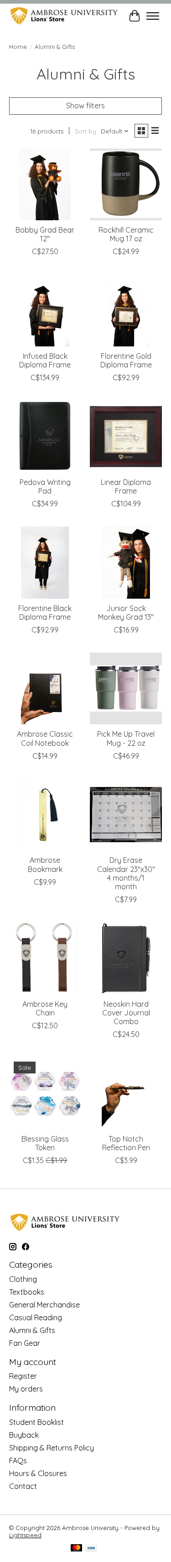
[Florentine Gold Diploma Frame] (125, 310)
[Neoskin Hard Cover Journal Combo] (125, 958)
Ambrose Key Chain (44, 1008)
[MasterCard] (77, 1548)
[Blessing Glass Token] (45, 1093)
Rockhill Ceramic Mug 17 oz (126, 234)
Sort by (85, 131)
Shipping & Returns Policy (51, 1447)
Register (23, 1376)
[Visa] (91, 1548)
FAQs (18, 1460)
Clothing (23, 1279)
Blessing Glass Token (45, 1143)
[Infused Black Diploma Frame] (45, 310)
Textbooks (26, 1291)
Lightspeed (25, 1535)
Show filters (85, 105)
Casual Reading (35, 1317)
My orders (26, 1388)
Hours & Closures (38, 1473)
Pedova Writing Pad (45, 486)
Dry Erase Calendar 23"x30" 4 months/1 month (126, 873)
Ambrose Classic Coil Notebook (45, 738)
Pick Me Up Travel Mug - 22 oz (126, 738)
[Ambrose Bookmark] (45, 814)
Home (18, 46)
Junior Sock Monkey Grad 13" (126, 613)
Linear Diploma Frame (126, 486)
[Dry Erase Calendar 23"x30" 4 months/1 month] (125, 814)
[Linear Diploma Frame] (125, 436)
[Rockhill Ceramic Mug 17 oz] (125, 184)
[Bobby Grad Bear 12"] (45, 184)
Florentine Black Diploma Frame (45, 613)
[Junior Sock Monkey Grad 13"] (125, 562)
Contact (23, 1486)
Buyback (24, 1435)
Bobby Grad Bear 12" (45, 234)
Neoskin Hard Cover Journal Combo (126, 1012)
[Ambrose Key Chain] (45, 958)
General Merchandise (44, 1304)
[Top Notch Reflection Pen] (125, 1093)
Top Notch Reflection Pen (126, 1143)
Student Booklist (36, 1422)
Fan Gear (24, 1343)
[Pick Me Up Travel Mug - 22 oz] (125, 688)
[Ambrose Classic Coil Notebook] (45, 688)
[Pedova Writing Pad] (45, 436)
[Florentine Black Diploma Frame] (45, 562)
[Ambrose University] (64, 15)
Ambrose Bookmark (45, 864)
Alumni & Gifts (32, 1330)
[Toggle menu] (153, 16)
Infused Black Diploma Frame (45, 360)
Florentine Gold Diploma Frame (126, 360)
